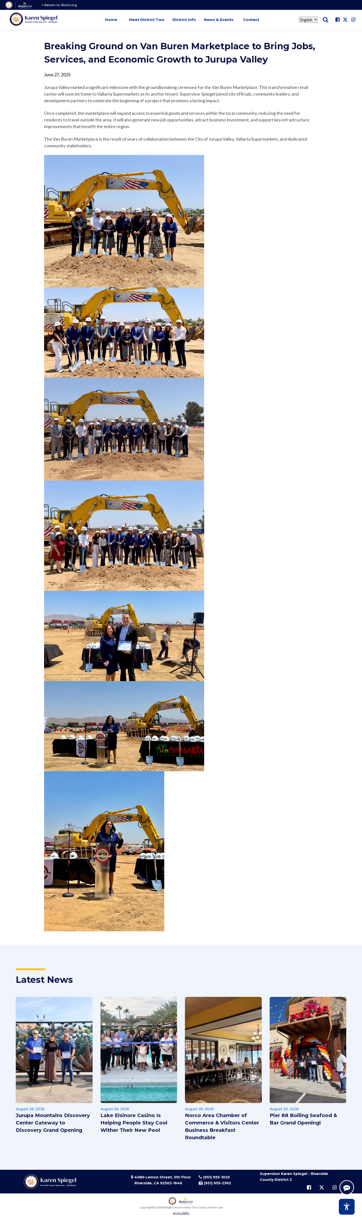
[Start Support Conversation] (346, 1187)
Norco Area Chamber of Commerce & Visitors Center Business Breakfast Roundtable (222, 1126)
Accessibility (181, 1213)
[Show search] (325, 20)
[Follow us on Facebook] (337, 20)
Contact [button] (251, 19)
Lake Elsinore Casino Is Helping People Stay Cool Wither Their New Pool (133, 1122)
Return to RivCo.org (60, 5)
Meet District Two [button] (147, 19)
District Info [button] (184, 19)
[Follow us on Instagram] (353, 20)
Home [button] (111, 19)
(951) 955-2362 (217, 1183)
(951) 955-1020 (216, 1177)
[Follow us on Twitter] (345, 20)
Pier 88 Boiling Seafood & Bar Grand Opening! (303, 1119)
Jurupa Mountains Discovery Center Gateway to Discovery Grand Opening (53, 1122)
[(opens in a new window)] (19, 5)
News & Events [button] (218, 19)
